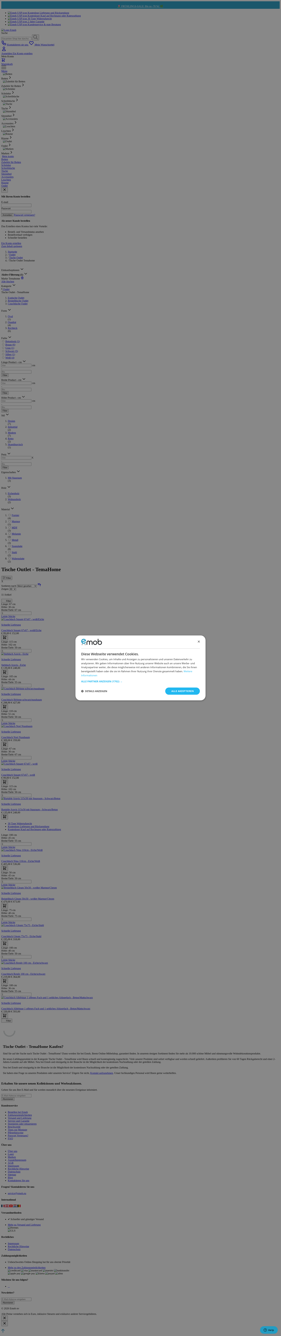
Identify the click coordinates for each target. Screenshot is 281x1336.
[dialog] (140, 668)
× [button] (198, 642)
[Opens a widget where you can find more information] (269, 1330)
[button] (140, 681)
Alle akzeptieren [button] (182, 691)
